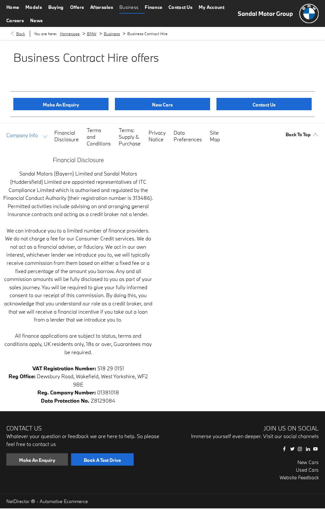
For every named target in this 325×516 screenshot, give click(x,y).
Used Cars (307, 470)
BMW (91, 33)
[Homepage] (309, 13)
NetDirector (18, 501)
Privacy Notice (157, 136)
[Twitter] (292, 449)
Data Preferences (188, 136)
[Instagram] (300, 449)
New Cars (308, 462)
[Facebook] (284, 449)
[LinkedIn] (308, 449)
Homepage (70, 33)
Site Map (215, 136)
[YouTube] (315, 449)
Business (112, 33)
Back (20, 33)
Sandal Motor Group (265, 13)
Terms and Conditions (99, 137)
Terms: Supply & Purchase (130, 137)
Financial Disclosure (66, 136)
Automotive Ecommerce (64, 501)
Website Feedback (299, 477)
